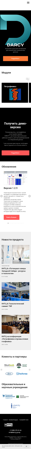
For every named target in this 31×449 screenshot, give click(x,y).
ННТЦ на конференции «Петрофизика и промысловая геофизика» (15, 338)
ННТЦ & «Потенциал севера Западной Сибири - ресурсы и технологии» (14, 270)
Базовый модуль (13, 419)
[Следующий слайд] (29, 196)
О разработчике (23, 419)
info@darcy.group (14, 432)
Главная (5, 419)
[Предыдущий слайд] (1, 196)
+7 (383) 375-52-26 (15, 430)
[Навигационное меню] (28, 3)
